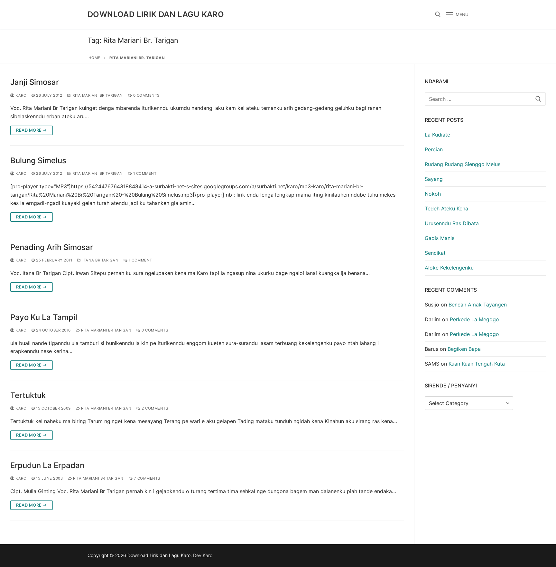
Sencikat (435, 253)
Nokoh (433, 193)
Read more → (31, 130)
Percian (434, 149)
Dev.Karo (202, 555)
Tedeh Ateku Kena (446, 208)
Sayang (434, 179)
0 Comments (146, 95)
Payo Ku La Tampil (43, 317)
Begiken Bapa (464, 349)
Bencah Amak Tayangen (478, 304)
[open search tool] (438, 14)
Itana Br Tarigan (99, 260)
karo (20, 95)
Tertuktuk (28, 395)
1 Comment (144, 173)
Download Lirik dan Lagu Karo (156, 14)
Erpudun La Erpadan (47, 465)
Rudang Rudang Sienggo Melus (462, 164)
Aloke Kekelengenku (449, 267)
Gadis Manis (439, 238)
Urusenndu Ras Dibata (452, 223)
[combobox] (485, 99)
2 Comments (154, 408)
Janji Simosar (34, 82)
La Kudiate (437, 134)
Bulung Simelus (38, 160)
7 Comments (146, 478)
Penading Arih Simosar (51, 247)
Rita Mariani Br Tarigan (97, 95)
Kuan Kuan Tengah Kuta (477, 363)
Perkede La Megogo (474, 319)
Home (94, 58)
